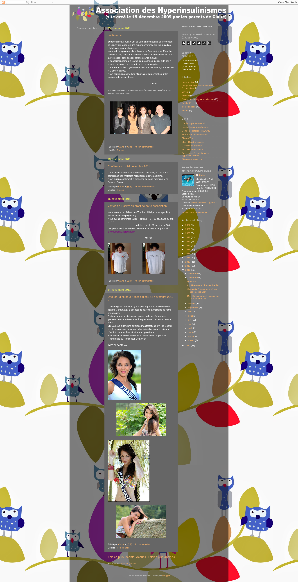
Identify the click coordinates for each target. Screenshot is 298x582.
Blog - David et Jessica (193, 142)
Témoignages (124, 548)
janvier (191, 340)
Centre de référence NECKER (196, 131)
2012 (188, 266)
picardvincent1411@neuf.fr (204, 202)
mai (190, 324)
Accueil (141, 557)
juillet (190, 316)
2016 (188, 249)
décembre (193, 273)
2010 (188, 345)
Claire (202, 175)
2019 (188, 237)
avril (190, 328)
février (191, 336)
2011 (188, 270)
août (190, 312)
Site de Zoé (187, 138)
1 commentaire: (143, 544)
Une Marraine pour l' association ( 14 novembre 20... (203, 297)
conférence (115, 35)
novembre (193, 277)
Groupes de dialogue (192, 146)
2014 (188, 258)
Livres (185, 92)
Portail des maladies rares (195, 134)
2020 (188, 233)
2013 (188, 262)
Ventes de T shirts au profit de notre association (137, 206)
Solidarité (186, 103)
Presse (120, 150)
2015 (188, 254)
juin (190, 320)
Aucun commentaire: (145, 147)
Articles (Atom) (128, 563)
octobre (192, 303)
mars (190, 332)
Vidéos (185, 110)
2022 (188, 225)
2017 (188, 245)
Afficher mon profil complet (195, 212)
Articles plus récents (121, 557)
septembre (193, 308)
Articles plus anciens (161, 557)
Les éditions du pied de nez (195, 127)
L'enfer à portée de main (194, 123)
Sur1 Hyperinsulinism (192, 149)
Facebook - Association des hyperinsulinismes (195, 154)
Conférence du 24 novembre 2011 (129, 166)
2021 (188, 229)
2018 (188, 241)
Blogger (166, 576)
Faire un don (188, 82)
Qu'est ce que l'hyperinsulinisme (198, 99)
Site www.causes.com (192, 159)
